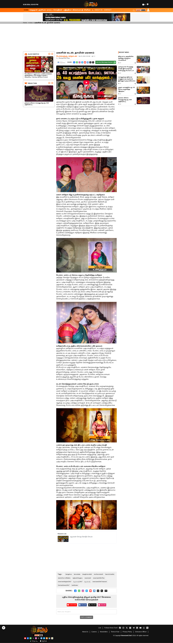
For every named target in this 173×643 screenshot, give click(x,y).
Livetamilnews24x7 (63, 585)
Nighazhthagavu (78, 578)
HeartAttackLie (109, 574)
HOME (26, 10)
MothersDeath (98, 574)
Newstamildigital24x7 (64, 581)
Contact (107, 10)
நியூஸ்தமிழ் (87, 581)
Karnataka (77, 574)
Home (25, 23)
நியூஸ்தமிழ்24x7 (77, 581)
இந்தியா (68, 10)
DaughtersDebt (87, 574)
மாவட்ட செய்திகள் (54, 10)
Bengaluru (69, 574)
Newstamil (88, 578)
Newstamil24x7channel (100, 581)
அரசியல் (42, 10)
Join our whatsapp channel (104, 62)
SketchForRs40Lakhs (64, 578)
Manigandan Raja (64, 58)
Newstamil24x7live (99, 578)
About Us (99, 10)
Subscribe (73, 604)
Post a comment (86, 617)
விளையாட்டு (77, 10)
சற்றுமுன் (33, 10)
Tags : (60, 574)
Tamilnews (75, 585)
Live (99, 628)
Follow (83, 604)
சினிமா (87, 10)
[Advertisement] (86, 37)
